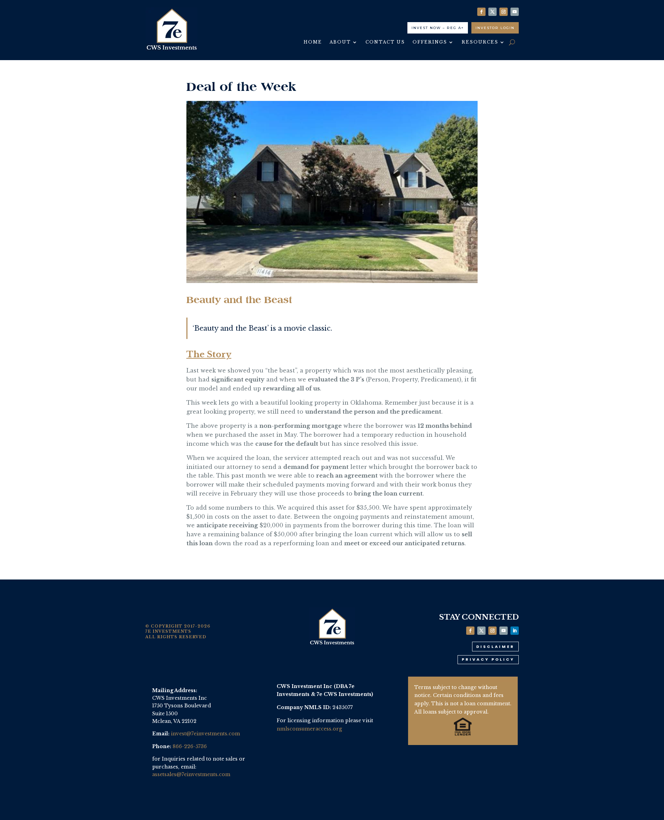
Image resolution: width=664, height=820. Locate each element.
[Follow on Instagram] (503, 12)
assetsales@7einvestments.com (191, 774)
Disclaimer (495, 646)
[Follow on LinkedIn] (514, 630)
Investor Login (495, 28)
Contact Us (385, 42)
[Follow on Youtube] (514, 12)
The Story (208, 354)
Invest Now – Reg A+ (438, 28)
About (340, 42)
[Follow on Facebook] (481, 12)
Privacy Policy (488, 659)
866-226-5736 (190, 746)
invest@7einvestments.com (205, 734)
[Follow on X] (492, 12)
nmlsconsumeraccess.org (309, 729)
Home (313, 42)
